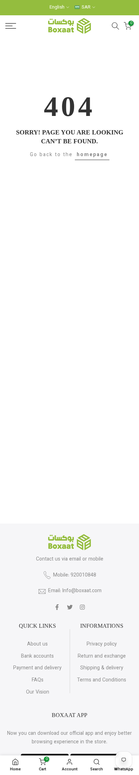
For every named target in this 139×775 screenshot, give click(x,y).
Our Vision (37, 692)
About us (37, 644)
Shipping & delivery (101, 668)
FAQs (37, 680)
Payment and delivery (37, 668)
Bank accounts (37, 656)
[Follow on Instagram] (82, 607)
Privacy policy (102, 644)
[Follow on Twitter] (70, 607)
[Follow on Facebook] (57, 607)
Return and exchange (102, 656)
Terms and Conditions (101, 680)
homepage (92, 155)
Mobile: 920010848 (74, 575)
